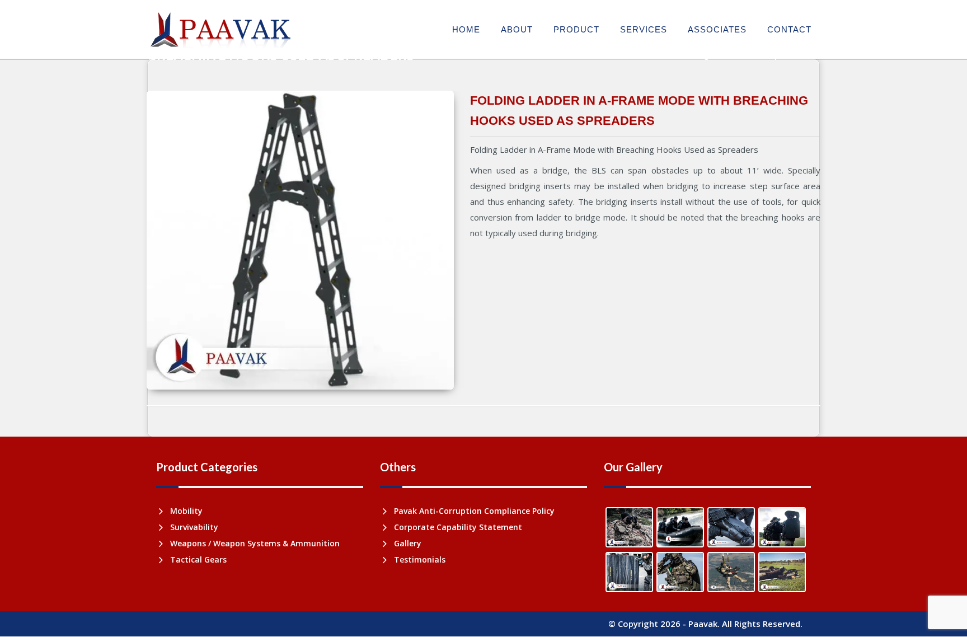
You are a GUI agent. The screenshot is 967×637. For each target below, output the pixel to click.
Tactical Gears (198, 559)
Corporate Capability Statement (458, 527)
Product (576, 29)
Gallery (407, 543)
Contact (789, 29)
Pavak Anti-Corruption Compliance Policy (474, 510)
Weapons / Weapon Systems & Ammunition (255, 543)
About (517, 29)
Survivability (194, 527)
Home (466, 29)
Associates (717, 29)
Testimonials (419, 559)
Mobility (186, 510)
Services (643, 29)
